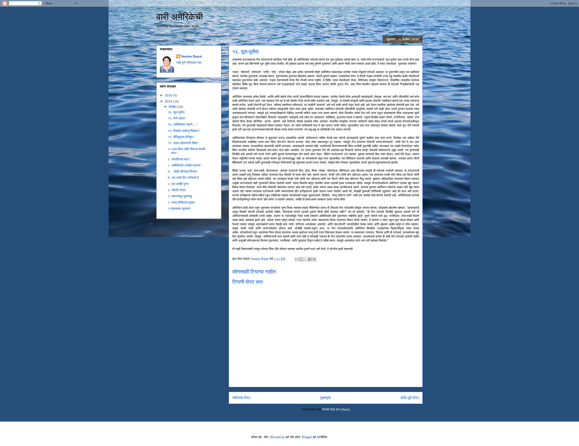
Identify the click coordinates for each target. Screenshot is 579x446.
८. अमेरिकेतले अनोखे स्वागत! (184, 165)
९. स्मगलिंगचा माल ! (179, 159)
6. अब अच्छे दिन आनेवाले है (183, 177)
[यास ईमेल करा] (297, 259)
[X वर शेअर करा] (305, 259)
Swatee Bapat (191, 56)
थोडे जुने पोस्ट (410, 398)
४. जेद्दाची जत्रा (176, 190)
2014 (169, 101)
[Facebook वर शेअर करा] (310, 259)
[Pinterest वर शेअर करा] (314, 259)
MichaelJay (277, 437)
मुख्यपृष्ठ (325, 398)
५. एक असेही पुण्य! (178, 184)
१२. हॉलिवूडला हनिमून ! (181, 137)
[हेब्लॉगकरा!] (301, 259)
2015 (169, 95)
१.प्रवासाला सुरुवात (179, 208)
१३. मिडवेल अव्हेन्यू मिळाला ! (184, 131)
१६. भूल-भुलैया (176, 112)
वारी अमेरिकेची (179, 17)
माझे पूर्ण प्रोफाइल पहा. (189, 62)
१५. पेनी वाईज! (176, 118)
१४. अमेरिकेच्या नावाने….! (182, 124)
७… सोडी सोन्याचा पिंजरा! (182, 171)
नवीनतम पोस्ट (241, 398)
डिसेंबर (173, 107)
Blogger (307, 437)
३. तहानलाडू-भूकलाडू (180, 196)
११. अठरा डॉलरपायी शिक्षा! (183, 143)
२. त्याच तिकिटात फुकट (181, 202)
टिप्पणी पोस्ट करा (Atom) (336, 409)
